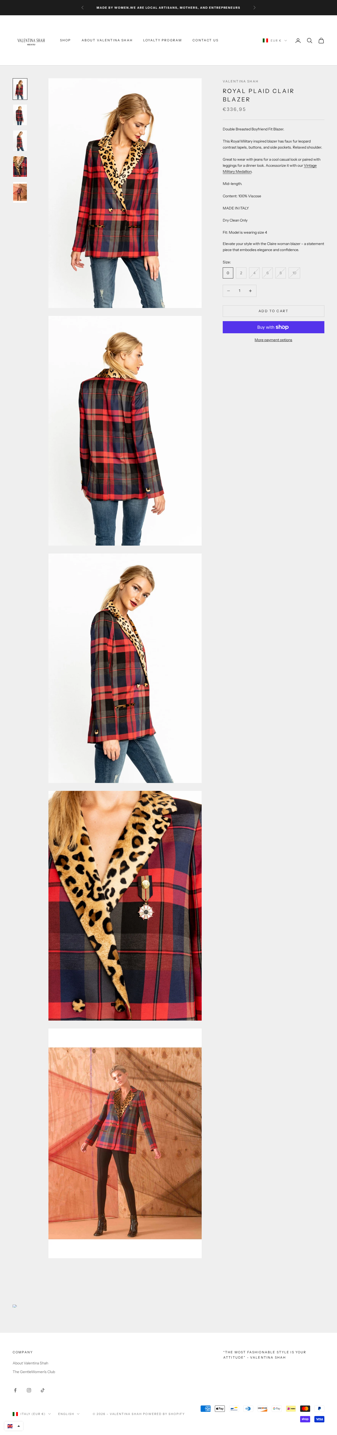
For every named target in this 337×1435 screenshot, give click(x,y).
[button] (13, 1426)
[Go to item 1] (20, 89)
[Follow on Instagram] (29, 1390)
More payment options (273, 339)
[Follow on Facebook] (15, 1390)
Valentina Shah (241, 81)
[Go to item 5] (20, 192)
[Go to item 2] (20, 115)
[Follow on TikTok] (42, 1390)
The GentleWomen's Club (34, 1371)
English (66, 1414)
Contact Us (205, 40)
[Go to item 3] (20, 140)
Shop (65, 40)
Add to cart (274, 311)
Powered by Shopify (164, 1414)
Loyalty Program (162, 40)
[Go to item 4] (20, 166)
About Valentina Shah (107, 40)
